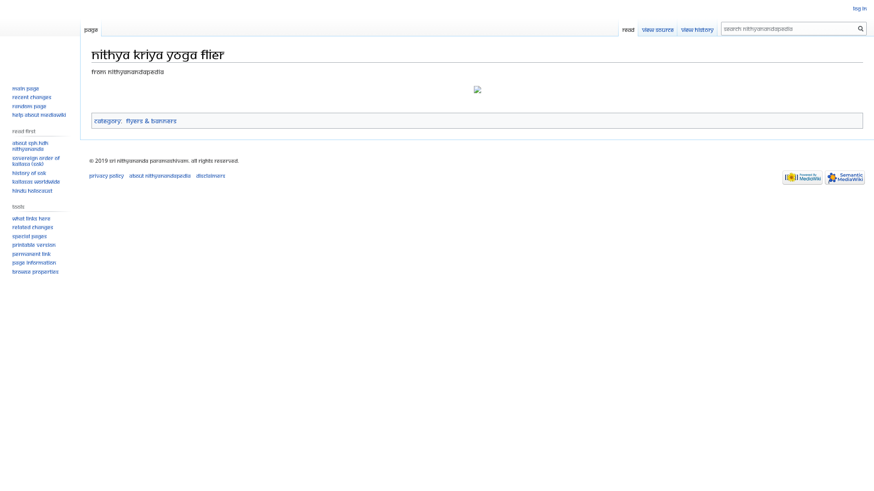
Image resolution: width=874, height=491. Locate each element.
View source (658, 29)
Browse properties (35, 272)
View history (697, 29)
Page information (34, 262)
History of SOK (29, 173)
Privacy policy (106, 176)
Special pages (29, 236)
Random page (29, 106)
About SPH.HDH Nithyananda (30, 146)
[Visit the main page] (40, 36)
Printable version (34, 245)
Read (628, 29)
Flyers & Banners (151, 120)
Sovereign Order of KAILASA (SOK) (36, 161)
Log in (860, 8)
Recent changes (31, 97)
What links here (31, 218)
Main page (25, 88)
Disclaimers (210, 176)
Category (107, 120)
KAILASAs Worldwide (36, 181)
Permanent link (31, 254)
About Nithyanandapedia (160, 176)
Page (91, 29)
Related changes (32, 227)
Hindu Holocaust (32, 191)
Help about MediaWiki (39, 115)
